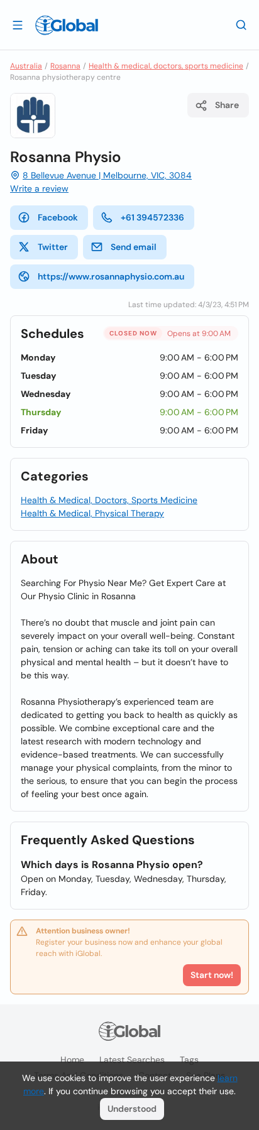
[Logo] (66, 25)
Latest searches (132, 1059)
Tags (189, 1059)
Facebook (58, 217)
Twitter (53, 247)
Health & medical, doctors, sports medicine (166, 66)
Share (227, 105)
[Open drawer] (17, 24)
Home (72, 1059)
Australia (26, 66)
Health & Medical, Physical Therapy (92, 513)
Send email (134, 247)
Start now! (211, 975)
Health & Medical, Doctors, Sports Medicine (109, 500)
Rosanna (65, 66)
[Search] (241, 24)
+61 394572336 (152, 217)
